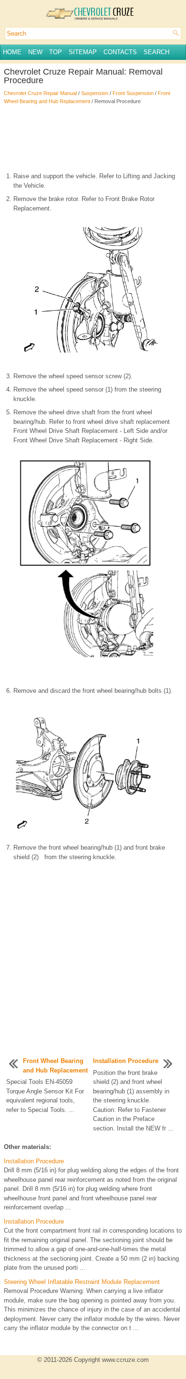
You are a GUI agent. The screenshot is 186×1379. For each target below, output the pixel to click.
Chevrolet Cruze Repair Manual (40, 93)
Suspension (94, 93)
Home (12, 52)
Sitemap (83, 52)
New (35, 52)
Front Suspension (133, 93)
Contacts (120, 52)
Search (156, 52)
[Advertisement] (93, 138)
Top (55, 52)
